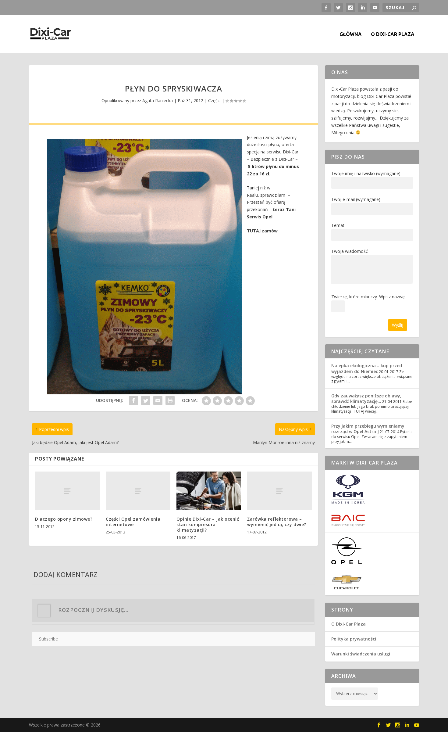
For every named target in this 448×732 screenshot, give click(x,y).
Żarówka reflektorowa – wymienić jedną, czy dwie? (276, 521)
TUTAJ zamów (262, 231)
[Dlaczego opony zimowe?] (67, 491)
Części (214, 100)
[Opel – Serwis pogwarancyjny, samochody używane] (346, 562)
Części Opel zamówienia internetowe (133, 521)
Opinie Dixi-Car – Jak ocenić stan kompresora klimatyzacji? (207, 524)
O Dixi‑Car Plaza (392, 34)
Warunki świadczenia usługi (360, 654)
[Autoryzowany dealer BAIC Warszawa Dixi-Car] (348, 525)
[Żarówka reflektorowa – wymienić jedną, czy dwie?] (279, 491)
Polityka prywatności (353, 639)
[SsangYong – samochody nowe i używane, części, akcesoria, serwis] (348, 502)
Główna (351, 34)
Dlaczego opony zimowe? (63, 519)
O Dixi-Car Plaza (348, 624)
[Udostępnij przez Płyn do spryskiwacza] (133, 400)
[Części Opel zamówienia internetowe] (138, 491)
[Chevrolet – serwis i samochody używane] (346, 588)
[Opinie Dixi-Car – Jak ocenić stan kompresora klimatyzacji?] (208, 491)
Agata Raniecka (157, 100)
